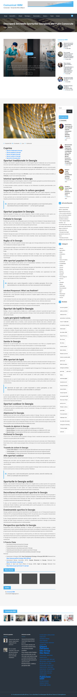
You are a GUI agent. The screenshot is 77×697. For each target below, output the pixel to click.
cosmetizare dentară (64, 325)
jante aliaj (62, 371)
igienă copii (62, 360)
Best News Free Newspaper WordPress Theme (44, 694)
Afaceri (20, 16)
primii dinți (62, 410)
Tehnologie (27, 16)
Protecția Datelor (63, 414)
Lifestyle (62, 282)
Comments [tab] (63, 120)
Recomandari (36, 16)
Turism (52, 16)
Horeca (61, 278)
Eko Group (62, 339)
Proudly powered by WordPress (21, 694)
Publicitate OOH (63, 417)
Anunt (61, 252)
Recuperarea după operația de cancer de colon (68, 79)
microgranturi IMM (64, 396)
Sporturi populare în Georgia (14, 152)
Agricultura (62, 250)
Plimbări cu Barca (63, 406)
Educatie (62, 273)
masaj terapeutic (63, 392)
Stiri (61, 291)
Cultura (61, 265)
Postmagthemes (62, 694)
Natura (61, 284)
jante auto (69, 371)
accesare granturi (64, 307)
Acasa (5, 16)
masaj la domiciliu (64, 385)
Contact (58, 16)
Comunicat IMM (13, 5)
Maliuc (61, 375)
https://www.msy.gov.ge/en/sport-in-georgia (18, 565)
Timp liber (62, 295)
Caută (60, 108)
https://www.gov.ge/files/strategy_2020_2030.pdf (19, 558)
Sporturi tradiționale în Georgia (14, 150)
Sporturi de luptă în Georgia (13, 154)
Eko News (62, 343)
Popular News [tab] (64, 117)
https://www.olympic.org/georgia (15, 562)
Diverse (45, 16)
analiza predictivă (63, 311)
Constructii (62, 261)
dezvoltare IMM (63, 332)
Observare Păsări (64, 399)
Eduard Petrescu (63, 335)
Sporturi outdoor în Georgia (13, 156)
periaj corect (63, 403)
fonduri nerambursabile (65, 357)
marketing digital (63, 378)
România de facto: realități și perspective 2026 (68, 87)
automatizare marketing (65, 318)
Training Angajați (63, 428)
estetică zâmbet (63, 346)
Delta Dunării (62, 328)
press (25, 57)
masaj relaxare (63, 389)
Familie (61, 274)
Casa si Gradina (63, 259)
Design (61, 269)
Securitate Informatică (65, 421)
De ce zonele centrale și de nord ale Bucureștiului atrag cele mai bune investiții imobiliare (68, 55)
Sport (61, 290)
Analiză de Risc (63, 314)
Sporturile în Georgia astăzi (13, 158)
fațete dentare (63, 350)
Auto (61, 257)
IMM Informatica (63, 364)
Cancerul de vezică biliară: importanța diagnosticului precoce (30, 61)
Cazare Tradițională (64, 321)
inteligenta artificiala (64, 367)
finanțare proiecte (64, 353)
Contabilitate (63, 263)
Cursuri (61, 267)
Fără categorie (63, 276)
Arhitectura (62, 254)
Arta (61, 256)
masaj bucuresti (63, 382)
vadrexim (62, 431)
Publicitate (62, 286)
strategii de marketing (64, 424)
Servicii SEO (12, 16)
